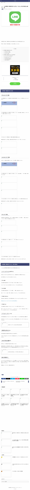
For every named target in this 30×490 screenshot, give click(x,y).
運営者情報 (10, 487)
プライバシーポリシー (18, 487)
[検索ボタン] (29, 1)
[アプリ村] (15, 1)
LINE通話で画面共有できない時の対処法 (9, 54)
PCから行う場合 (7, 53)
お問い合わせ (13, 487)
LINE (2, 374)
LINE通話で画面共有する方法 (8, 50)
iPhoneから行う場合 (7, 51)
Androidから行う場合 (7, 52)
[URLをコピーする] (26, 378)
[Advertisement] (15, 32)
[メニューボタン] (1, 1)
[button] (3, 378)
